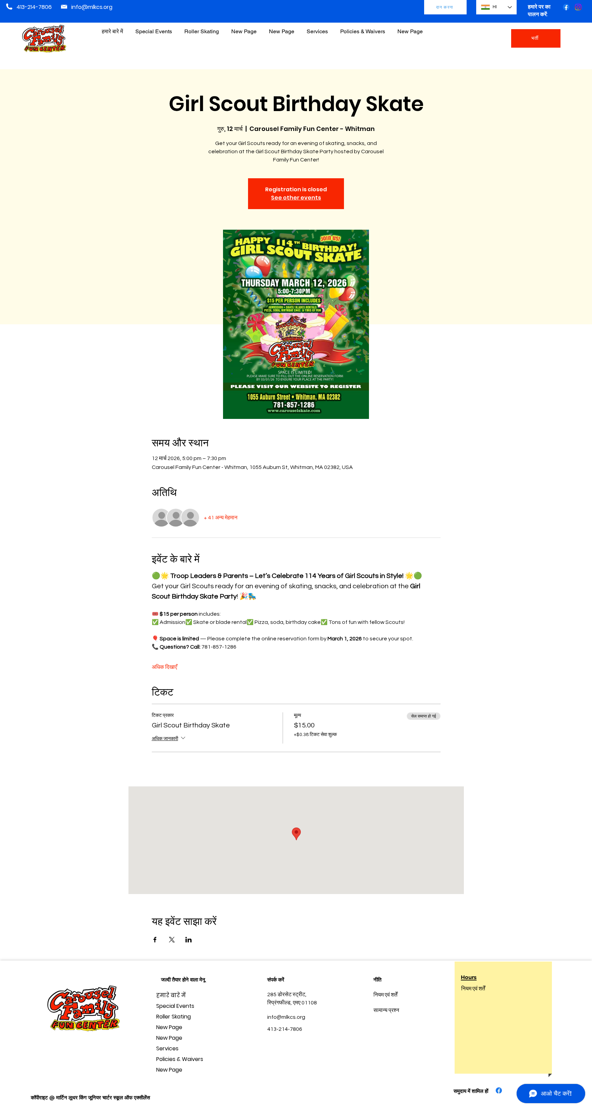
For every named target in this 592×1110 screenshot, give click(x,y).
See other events (296, 198)
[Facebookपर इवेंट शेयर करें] (155, 939)
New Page (169, 1027)
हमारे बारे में (171, 995)
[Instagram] (578, 7)
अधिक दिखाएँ (164, 667)
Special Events (175, 1006)
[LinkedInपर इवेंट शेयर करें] (188, 939)
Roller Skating (173, 1017)
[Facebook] (566, 7)
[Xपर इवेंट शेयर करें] (172, 939)
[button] (362, 28)
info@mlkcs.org (91, 7)
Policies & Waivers (179, 1059)
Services (167, 1048)
